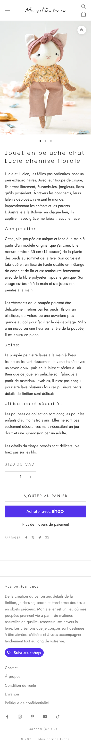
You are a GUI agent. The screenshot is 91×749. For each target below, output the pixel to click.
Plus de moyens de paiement (45, 524)
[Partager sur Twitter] (33, 537)
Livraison (12, 694)
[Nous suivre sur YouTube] (45, 716)
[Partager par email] (47, 537)
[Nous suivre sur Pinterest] (32, 716)
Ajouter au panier (46, 496)
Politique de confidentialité (27, 703)
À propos (12, 676)
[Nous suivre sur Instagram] (19, 716)
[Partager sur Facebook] (26, 537)
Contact (11, 668)
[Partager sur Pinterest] (40, 537)
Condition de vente (20, 685)
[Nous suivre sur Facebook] (7, 716)
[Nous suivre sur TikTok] (57, 716)
